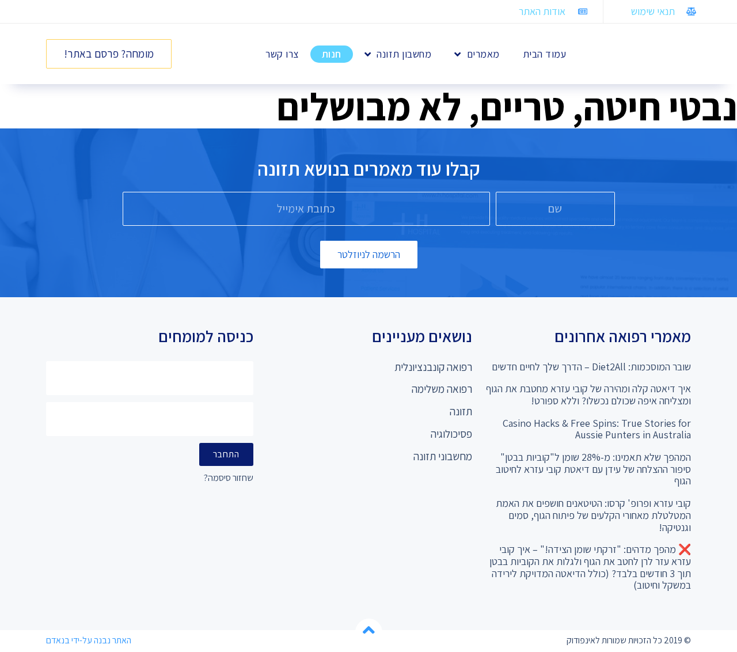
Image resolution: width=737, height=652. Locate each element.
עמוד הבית (545, 53)
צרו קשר (282, 53)
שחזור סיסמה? (228, 478)
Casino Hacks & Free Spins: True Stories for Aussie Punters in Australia (597, 429)
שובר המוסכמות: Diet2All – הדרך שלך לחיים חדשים (591, 366)
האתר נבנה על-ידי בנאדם (88, 640)
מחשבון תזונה (404, 53)
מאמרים (483, 53)
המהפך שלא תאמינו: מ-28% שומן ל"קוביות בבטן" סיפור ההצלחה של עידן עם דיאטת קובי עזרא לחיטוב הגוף (593, 468)
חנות (331, 53)
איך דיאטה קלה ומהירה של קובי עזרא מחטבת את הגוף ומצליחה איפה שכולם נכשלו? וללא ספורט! (588, 394)
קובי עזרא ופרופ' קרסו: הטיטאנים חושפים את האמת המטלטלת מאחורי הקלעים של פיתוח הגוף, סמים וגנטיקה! (593, 514)
